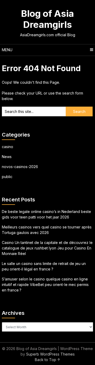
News (7, 156)
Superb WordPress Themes (50, 354)
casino (7, 146)
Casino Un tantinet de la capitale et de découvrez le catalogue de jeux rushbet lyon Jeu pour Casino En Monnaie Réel (47, 248)
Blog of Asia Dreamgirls (47, 19)
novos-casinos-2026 (20, 166)
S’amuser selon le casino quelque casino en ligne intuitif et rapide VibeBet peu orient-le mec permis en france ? (45, 284)
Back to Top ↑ (47, 359)
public (7, 176)
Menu (7, 50)
